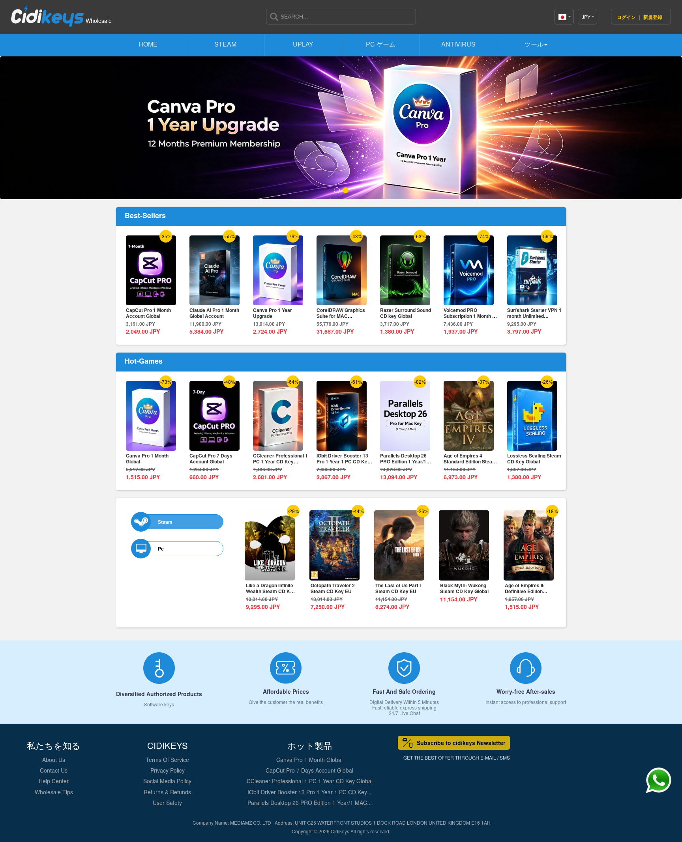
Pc (161, 548)
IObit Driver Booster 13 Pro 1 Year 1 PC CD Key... (309, 792)
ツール (534, 44)
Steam (165, 521)
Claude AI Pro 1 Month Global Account (214, 312)
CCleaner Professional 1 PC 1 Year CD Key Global (280, 461)
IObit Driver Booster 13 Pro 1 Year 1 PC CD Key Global (343, 461)
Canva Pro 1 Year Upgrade (272, 312)
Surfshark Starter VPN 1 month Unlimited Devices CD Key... (534, 315)
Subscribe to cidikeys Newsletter (461, 743)
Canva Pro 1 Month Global (147, 458)
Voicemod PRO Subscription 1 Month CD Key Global (471, 315)
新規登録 (652, 17)
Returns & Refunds (167, 792)
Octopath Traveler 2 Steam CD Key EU (333, 588)
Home (148, 44)
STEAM (225, 44)
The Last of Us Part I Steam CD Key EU (398, 588)
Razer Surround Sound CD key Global (405, 312)
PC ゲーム (380, 44)
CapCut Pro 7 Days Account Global (210, 458)
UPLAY (303, 44)
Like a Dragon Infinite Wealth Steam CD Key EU (271, 591)
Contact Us (53, 770)
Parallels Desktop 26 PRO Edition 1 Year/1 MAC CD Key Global (403, 461)
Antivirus (458, 44)
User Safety (167, 803)
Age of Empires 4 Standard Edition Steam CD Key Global (470, 461)
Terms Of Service (167, 760)
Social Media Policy (167, 781)
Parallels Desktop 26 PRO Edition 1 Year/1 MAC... (309, 803)
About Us (53, 760)
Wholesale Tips (54, 792)
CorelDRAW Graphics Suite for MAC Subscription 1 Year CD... (344, 315)
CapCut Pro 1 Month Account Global (148, 312)
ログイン (627, 17)
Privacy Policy (167, 770)
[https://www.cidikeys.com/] (47, 13)
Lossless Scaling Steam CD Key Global (534, 458)
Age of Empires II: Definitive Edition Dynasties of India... (527, 591)
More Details (151, 299)
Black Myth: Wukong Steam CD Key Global (464, 588)
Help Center (54, 781)
